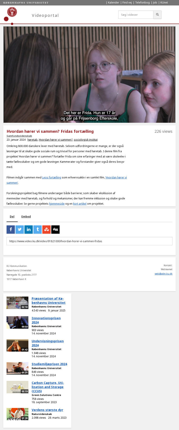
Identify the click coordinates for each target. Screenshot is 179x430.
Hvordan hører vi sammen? (55, 140)
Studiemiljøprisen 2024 (49, 364)
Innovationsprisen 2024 (46, 320)
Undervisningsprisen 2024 (48, 343)
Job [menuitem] (155, 2)
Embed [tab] (26, 216)
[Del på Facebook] (11, 229)
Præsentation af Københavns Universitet (48, 300)
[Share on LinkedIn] (28, 229)
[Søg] (157, 14)
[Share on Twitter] (19, 229)
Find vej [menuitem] (127, 2)
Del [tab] (12, 216)
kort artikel (79, 204)
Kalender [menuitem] (113, 2)
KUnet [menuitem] (164, 2)
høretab (33, 140)
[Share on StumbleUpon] (46, 229)
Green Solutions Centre (46, 395)
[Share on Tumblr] (37, 229)
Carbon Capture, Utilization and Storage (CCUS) (48, 387)
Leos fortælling (51, 177)
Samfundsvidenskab (19, 135)
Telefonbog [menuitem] (142, 2)
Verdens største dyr (47, 410)
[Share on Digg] (55, 229)
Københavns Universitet (46, 306)
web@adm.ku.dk (163, 273)
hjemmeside (57, 204)
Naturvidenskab (42, 414)
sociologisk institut (86, 140)
